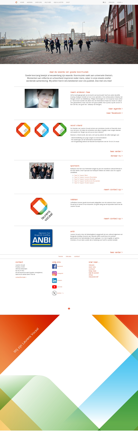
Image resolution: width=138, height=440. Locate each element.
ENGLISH (111, 2)
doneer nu (116, 155)
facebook (60, 266)
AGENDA (29, 2)
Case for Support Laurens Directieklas (85, 177)
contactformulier (20, 277)
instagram (60, 273)
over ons (92, 267)
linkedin (59, 280)
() (105, 2)
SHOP (68, 2)
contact (77, 256)
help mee (92, 271)
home (60, 256)
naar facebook (114, 113)
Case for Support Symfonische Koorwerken (87, 181)
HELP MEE (48, 2)
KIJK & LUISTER (58, 2)
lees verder (116, 151)
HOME (22, 2)
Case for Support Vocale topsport (84, 183)
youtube (59, 286)
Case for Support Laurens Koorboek (85, 179)
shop (91, 275)
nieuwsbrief (93, 277)
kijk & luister (94, 273)
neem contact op (113, 189)
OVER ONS (38, 2)
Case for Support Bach (81, 175)
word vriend (76, 125)
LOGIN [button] (119, 2)
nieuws (68, 256)
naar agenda (115, 108)
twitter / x (60, 293)
